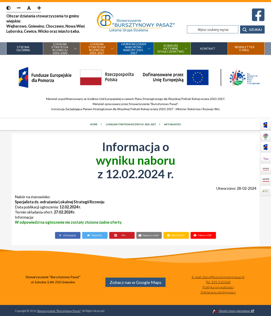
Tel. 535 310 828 (218, 282)
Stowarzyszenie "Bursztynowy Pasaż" (59, 311)
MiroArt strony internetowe (234, 311)
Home (93, 124)
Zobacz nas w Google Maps (135, 282)
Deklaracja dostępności (218, 292)
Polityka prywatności (218, 287)
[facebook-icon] (258, 17)
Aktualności (172, 124)
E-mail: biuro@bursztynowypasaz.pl (218, 277)
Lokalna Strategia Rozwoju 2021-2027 (130, 124)
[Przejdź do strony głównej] (136, 22)
